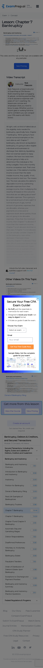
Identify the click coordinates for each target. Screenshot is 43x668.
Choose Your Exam (15, 326)
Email (10, 335)
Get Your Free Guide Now (20, 347)
